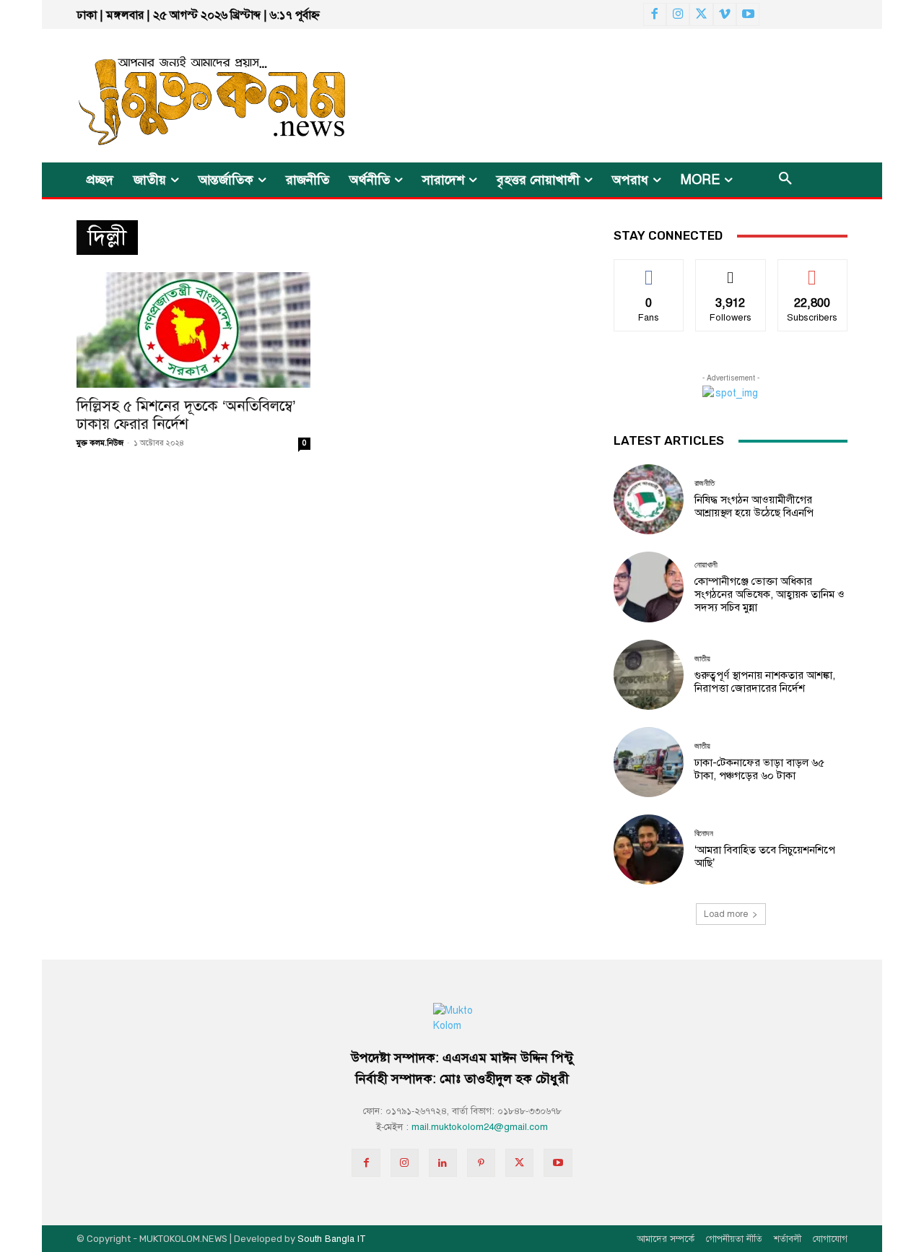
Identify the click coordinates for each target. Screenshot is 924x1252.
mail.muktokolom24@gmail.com (479, 1127)
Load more (726, 914)
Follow (731, 270)
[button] (785, 179)
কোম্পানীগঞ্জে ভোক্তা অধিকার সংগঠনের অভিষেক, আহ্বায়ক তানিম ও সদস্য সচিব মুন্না (769, 594)
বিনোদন (703, 834)
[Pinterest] (481, 1163)
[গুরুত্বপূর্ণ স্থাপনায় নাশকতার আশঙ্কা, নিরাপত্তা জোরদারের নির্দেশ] (649, 675)
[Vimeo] (724, 14)
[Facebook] (654, 14)
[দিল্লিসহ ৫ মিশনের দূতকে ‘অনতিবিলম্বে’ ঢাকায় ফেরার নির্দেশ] (193, 330)
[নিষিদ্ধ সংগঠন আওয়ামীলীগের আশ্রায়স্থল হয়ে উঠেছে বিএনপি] (649, 499)
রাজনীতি (704, 483)
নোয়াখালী (706, 565)
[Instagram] (677, 14)
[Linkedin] (443, 1163)
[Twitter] (700, 14)
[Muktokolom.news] (186, 95)
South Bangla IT (331, 1239)
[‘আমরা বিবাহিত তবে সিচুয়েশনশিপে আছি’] (649, 849)
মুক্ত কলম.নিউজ (100, 443)
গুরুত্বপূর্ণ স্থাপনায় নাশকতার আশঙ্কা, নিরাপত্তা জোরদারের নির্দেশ (764, 682)
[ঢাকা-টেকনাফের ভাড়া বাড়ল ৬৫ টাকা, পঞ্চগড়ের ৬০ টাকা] (649, 762)
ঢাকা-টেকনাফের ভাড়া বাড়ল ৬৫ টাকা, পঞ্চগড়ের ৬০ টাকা (759, 769)
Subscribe (812, 270)
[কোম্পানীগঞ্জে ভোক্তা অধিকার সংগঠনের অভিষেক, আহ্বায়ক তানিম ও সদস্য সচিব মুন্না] (649, 587)
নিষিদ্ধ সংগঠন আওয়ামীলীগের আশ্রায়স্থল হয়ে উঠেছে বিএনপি (754, 506)
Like (649, 270)
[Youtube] (747, 14)
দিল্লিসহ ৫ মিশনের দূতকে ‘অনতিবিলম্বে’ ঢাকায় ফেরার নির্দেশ (186, 414)
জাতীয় (702, 659)
